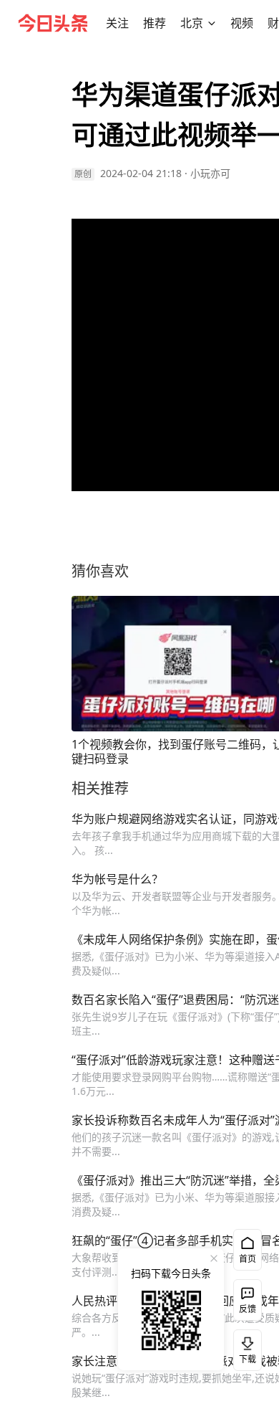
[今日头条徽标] (53, 23)
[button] (117, 23)
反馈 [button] (247, 1309)
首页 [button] (247, 1259)
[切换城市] (211, 23)
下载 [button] (244, 1347)
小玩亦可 (210, 173)
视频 (241, 23)
